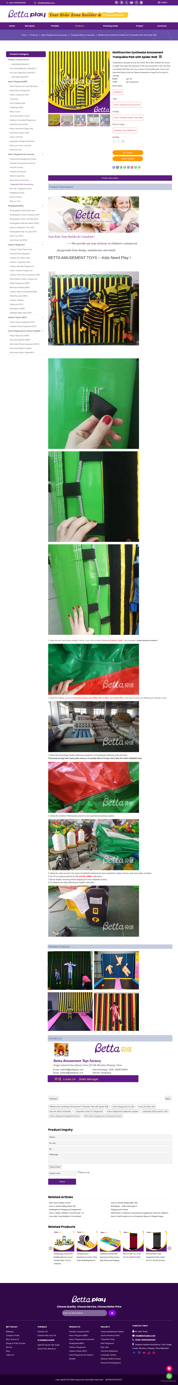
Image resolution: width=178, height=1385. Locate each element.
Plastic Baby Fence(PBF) (20, 336)
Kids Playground (107, 1343)
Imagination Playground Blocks (22, 141)
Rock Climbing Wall (17, 103)
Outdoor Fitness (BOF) (17, 317)
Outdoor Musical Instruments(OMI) (23, 292)
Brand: (115, 79)
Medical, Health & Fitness (111, 1359)
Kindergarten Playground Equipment (65, 1209)
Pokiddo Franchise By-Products (22, 163)
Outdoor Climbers (17, 300)
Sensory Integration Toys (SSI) (22, 227)
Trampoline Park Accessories (21, 184)
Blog (8, 1351)
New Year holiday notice (59, 1203)
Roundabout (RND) (17, 309)
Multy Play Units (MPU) (19, 296)
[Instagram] (136, 2)
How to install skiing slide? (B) (124, 1203)
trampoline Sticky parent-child (155, 1111)
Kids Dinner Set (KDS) (18, 240)
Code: (114, 82)
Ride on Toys (15, 201)
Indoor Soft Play (16, 137)
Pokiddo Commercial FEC (18, 59)
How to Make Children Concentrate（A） (67, 1213)
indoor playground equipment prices (65, 1116)
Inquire (129, 152)
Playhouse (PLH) (16, 304)
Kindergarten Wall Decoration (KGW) (24, 223)
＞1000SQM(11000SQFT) (20, 64)
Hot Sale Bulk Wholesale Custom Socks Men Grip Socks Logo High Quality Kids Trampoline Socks (133, 1260)
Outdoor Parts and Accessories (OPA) (25, 275)
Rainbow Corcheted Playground (23, 120)
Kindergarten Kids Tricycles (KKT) (23, 232)
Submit (62, 1181)
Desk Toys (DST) (17, 236)
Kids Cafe (104, 1347)
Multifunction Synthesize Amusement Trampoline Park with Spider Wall (79, 1106)
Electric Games (16, 197)
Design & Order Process (15, 1343)
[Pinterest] (141, 2)
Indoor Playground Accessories (21, 154)
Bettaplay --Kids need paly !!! (124, 1206)
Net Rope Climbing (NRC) (20, 287)
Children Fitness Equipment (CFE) (23, 326)
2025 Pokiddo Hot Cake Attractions (24, 86)
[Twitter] (126, 2)
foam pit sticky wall (147, 1106)
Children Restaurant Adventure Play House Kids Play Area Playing (63, 1257)
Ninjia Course (15, 112)
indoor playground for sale (123, 1106)
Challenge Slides (16, 107)
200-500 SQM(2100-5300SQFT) (23, 73)
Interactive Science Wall (19, 133)
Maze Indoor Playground (20, 90)
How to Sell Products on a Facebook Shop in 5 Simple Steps (137, 1216)
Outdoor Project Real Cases (21, 249)
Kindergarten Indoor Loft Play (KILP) (24, 219)
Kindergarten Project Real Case (22, 210)
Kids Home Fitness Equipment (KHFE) (24, 344)
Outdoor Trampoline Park (20, 262)
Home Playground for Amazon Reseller (24, 331)
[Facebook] (117, 2)
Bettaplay (10, 1332)
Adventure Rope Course (19, 116)
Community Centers (108, 1355)
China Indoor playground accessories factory (102, 1116)
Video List (10, 1355)
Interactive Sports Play (19, 124)
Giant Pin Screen (16, 167)
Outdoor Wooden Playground (22, 266)
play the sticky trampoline (60, 1111)
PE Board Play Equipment (20, 254)
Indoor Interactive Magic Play (21, 129)
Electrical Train (16, 150)
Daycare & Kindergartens (111, 1363)
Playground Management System (23, 159)
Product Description (110, 178)
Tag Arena (14, 99)
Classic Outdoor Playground (21, 270)
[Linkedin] (122, 2)
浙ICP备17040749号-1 (114, 1380)
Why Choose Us (12, 1339)
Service (9, 1347)
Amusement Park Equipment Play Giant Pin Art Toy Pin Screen (109, 1257)
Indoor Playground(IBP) (17, 81)
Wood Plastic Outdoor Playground (23, 279)
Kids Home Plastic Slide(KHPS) (22, 352)
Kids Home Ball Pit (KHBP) (20, 340)
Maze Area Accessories (19, 180)
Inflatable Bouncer (17, 193)
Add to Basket (127, 158)
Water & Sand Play (17, 176)
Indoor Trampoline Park (19, 95)
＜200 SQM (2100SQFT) (19, 77)
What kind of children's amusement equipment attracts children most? (141, 1213)
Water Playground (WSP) (20, 283)
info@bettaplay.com (145, 1335)
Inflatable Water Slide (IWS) (21, 313)
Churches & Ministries (109, 1351)
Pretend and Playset (18, 172)
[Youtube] (131, 2)
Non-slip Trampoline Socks (20, 189)
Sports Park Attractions (47, 1349)
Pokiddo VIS (43, 1332)
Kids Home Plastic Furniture (21, 348)
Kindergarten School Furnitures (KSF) (25, 215)
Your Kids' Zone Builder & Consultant (65, 1216)
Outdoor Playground (16, 245)
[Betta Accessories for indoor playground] (70, 973)
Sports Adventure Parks (110, 1335)
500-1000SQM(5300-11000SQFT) (23, 68)
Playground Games (119, 1209)
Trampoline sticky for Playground (89, 1111)
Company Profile (12, 1335)
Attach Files (55, 1167)
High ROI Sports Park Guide (49, 1345)
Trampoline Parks (108, 1339)
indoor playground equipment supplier (122, 1111)
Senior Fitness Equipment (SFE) (22, 322)
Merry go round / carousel (20, 145)
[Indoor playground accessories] (116, 973)
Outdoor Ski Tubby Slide (20, 258)
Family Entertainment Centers (112, 1332)
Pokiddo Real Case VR (47, 1335)
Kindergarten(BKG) (16, 206)
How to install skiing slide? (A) (62, 1206)
